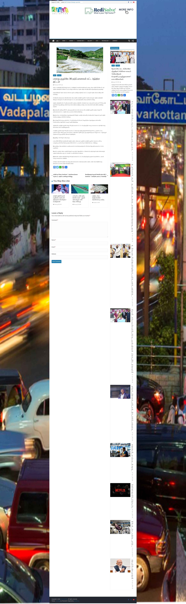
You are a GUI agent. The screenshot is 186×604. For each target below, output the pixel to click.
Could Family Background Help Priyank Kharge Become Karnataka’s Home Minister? (132, 408)
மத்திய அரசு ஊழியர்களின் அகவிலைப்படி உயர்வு (98, 198)
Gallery (90, 40)
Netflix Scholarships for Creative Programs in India (132, 496)
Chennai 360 (80, 40)
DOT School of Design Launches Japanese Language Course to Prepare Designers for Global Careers (132, 270)
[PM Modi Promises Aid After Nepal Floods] (120, 574)
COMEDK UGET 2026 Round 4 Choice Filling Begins (132, 457)
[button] (59, 41)
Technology (105, 40)
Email (54, 247)
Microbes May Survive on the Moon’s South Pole (132, 534)
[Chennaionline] (53, 40)
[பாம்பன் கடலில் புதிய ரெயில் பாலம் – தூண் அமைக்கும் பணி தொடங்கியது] (79, 185)
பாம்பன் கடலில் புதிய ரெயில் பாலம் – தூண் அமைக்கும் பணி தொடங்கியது (79, 198)
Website (54, 254)
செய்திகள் (59, 75)
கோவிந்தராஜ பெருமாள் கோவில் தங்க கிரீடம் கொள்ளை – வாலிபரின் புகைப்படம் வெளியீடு (95, 175)
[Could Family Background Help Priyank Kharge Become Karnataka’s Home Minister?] (120, 413)
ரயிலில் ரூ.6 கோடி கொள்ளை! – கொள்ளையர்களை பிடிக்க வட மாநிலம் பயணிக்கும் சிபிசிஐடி (65, 175)
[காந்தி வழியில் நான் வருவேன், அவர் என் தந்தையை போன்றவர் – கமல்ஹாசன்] (60, 185)
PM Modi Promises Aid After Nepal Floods (132, 569)
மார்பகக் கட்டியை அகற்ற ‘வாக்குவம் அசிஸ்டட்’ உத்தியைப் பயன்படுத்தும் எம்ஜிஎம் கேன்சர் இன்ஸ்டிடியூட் (132, 126)
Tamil (55, 75)
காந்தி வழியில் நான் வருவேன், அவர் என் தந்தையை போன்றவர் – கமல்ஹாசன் (60, 198)
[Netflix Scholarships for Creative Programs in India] (120, 501)
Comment (55, 220)
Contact (115, 40)
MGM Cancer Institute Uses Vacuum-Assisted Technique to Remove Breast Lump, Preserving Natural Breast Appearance (132, 341)
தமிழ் (57, 40)
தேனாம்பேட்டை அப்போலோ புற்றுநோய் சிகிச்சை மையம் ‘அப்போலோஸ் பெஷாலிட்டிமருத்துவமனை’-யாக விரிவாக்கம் (121, 73)
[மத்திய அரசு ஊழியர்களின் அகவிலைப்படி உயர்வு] (99, 185)
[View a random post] (132, 40)
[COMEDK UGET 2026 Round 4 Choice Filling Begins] (120, 462)
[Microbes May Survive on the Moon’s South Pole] (120, 539)
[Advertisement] (93, 28)
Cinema (71, 40)
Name (54, 240)
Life (97, 40)
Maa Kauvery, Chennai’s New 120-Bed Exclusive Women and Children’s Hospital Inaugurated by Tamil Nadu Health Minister (132, 198)
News (63, 40)
